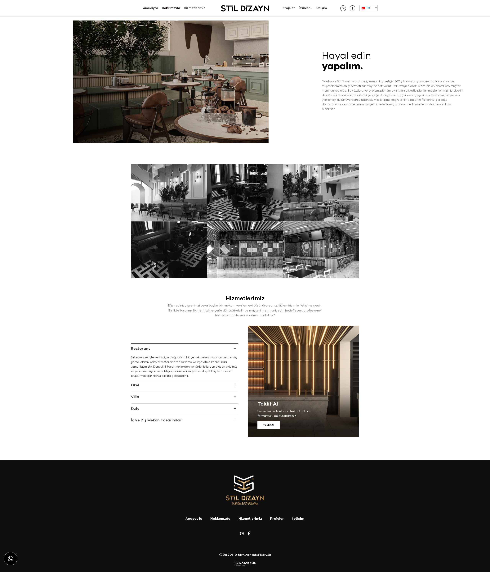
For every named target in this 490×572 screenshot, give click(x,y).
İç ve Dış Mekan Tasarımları (157, 420)
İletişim (298, 518)
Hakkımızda (220, 518)
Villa (135, 396)
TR (368, 8)
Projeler (277, 518)
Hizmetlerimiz (250, 518)
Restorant (140, 348)
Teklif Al (268, 425)
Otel (135, 385)
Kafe (135, 408)
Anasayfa (193, 518)
